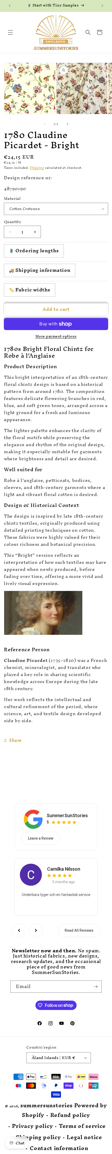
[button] (10, 32)
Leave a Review (40, 838)
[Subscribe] (95, 986)
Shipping (37, 167)
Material (12, 198)
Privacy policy (32, 1126)
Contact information (59, 1148)
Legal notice (84, 1137)
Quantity (12, 221)
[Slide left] (44, 124)
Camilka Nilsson (63, 869)
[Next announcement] (102, 5)
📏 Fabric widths (29, 289)
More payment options (56, 336)
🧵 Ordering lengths (34, 250)
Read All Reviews (79, 930)
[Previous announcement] (9, 5)
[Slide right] (67, 124)
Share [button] (15, 740)
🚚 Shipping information (39, 270)
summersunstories (46, 1105)
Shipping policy (38, 1137)
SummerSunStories (67, 815)
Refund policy (70, 1115)
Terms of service (82, 1126)
